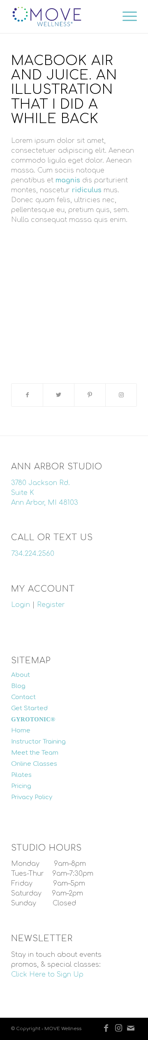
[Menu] (125, 16)
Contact (23, 697)
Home (20, 730)
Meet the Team (34, 752)
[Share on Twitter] (58, 395)
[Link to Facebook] (106, 1028)
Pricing (21, 786)
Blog (18, 686)
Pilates (21, 775)
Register (51, 605)
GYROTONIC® (33, 719)
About (20, 675)
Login (20, 605)
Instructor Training (38, 741)
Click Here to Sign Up (47, 974)
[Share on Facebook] (27, 395)
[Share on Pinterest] (89, 395)
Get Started (29, 708)
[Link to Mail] (131, 1028)
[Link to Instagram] (121, 395)
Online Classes (34, 763)
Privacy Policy (31, 797)
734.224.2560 (32, 553)
